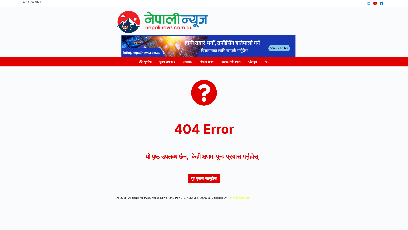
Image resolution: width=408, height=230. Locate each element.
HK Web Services (239, 197)
